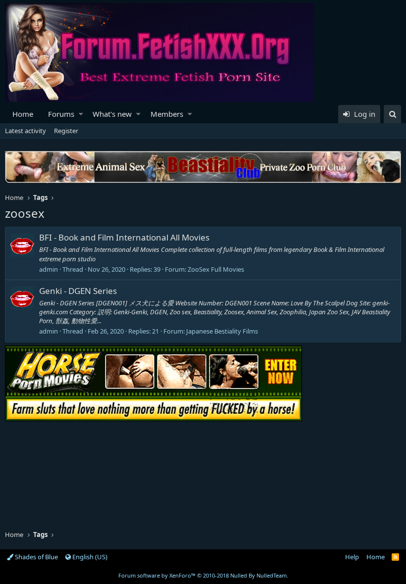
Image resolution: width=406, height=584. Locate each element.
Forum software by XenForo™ (203, 575)
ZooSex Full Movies (216, 269)
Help (352, 556)
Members (167, 114)
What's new (112, 114)
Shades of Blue (35, 556)
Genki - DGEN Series (78, 290)
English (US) (89, 556)
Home (22, 114)
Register (66, 130)
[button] (81, 114)
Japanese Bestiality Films (222, 331)
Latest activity (25, 130)
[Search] (392, 114)
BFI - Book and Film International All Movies (124, 237)
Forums (61, 114)
